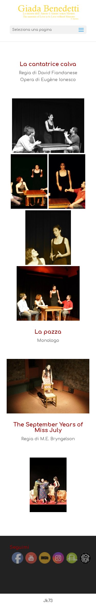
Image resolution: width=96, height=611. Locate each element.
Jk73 (48, 601)
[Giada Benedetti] (48, 125)
